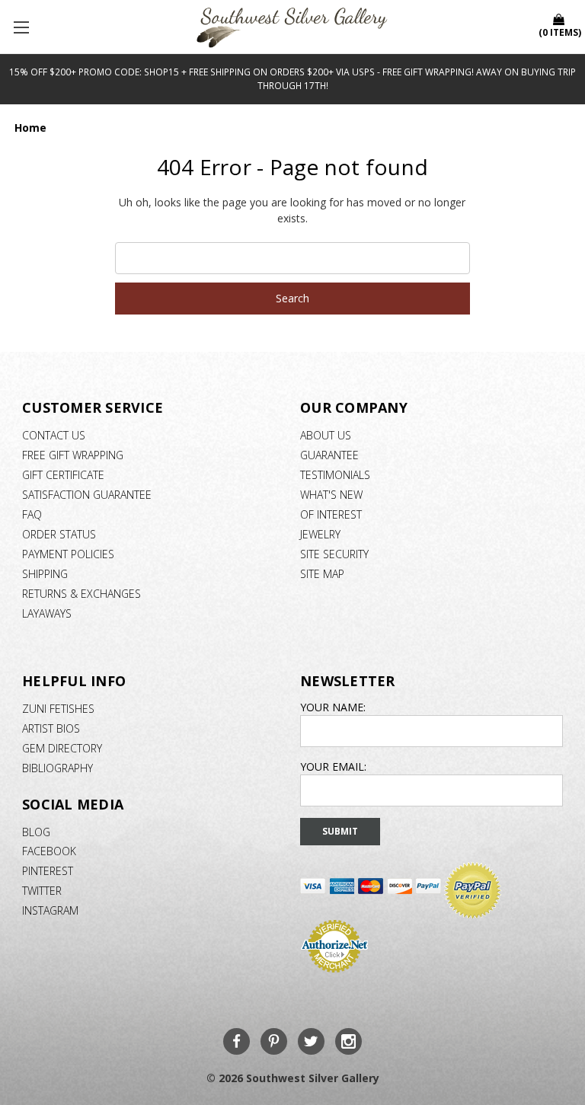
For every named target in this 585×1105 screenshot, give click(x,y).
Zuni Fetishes (58, 708)
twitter (42, 890)
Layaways (47, 613)
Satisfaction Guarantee (87, 494)
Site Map (322, 574)
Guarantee (329, 455)
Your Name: (333, 707)
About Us (325, 435)
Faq (32, 514)
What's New (331, 494)
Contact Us (53, 435)
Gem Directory (62, 748)
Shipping (45, 574)
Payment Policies (68, 554)
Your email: (333, 766)
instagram (50, 910)
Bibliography (57, 768)
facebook (49, 851)
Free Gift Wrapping (72, 455)
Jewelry (320, 534)
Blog (36, 832)
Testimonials (335, 475)
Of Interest (331, 514)
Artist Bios (51, 728)
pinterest (47, 871)
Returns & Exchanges (81, 593)
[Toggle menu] (23, 26)
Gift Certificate (63, 475)
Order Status (59, 534)
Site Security (334, 554)
